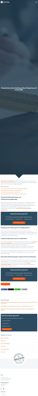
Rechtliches (3, 340)
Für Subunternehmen (5, 349)
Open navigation (36, 2)
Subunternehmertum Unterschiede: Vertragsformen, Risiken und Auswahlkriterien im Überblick (17, 310)
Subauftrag (5, 2)
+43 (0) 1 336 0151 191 (8, 378)
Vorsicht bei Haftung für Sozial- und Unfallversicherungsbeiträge (14, 188)
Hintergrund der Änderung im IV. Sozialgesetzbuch (11, 190)
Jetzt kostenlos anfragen (19, 222)
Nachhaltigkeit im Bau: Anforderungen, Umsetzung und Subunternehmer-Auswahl (17, 306)
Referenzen (3, 346)
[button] (4, 289)
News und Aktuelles (5, 338)
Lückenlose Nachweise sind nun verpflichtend (10, 192)
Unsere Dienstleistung (5, 343)
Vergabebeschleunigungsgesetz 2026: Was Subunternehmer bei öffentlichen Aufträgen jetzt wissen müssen (19, 303)
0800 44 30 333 (5, 377)
